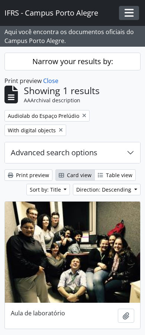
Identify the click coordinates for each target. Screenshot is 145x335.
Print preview (31, 175)
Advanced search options (54, 152)
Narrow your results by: (72, 61)
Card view (78, 175)
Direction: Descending (104, 189)
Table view (118, 175)
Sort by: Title (46, 189)
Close (50, 81)
